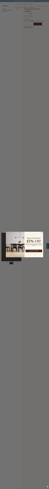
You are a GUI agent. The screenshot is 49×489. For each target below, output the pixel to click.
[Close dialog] (42, 233)
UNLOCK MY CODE (33, 251)
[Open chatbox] (47, 487)
